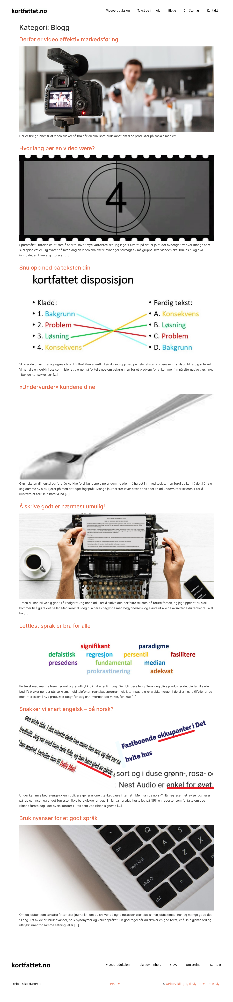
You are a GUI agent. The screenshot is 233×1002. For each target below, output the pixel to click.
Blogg (172, 10)
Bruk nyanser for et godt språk (58, 818)
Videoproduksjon (118, 10)
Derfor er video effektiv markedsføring (68, 39)
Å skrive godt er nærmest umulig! (62, 506)
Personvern (116, 984)
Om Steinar (191, 10)
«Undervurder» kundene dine (57, 387)
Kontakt (212, 10)
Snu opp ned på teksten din (54, 267)
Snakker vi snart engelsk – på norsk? (66, 709)
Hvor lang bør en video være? (57, 148)
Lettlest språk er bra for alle (55, 625)
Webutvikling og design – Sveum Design (193, 984)
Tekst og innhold (149, 10)
